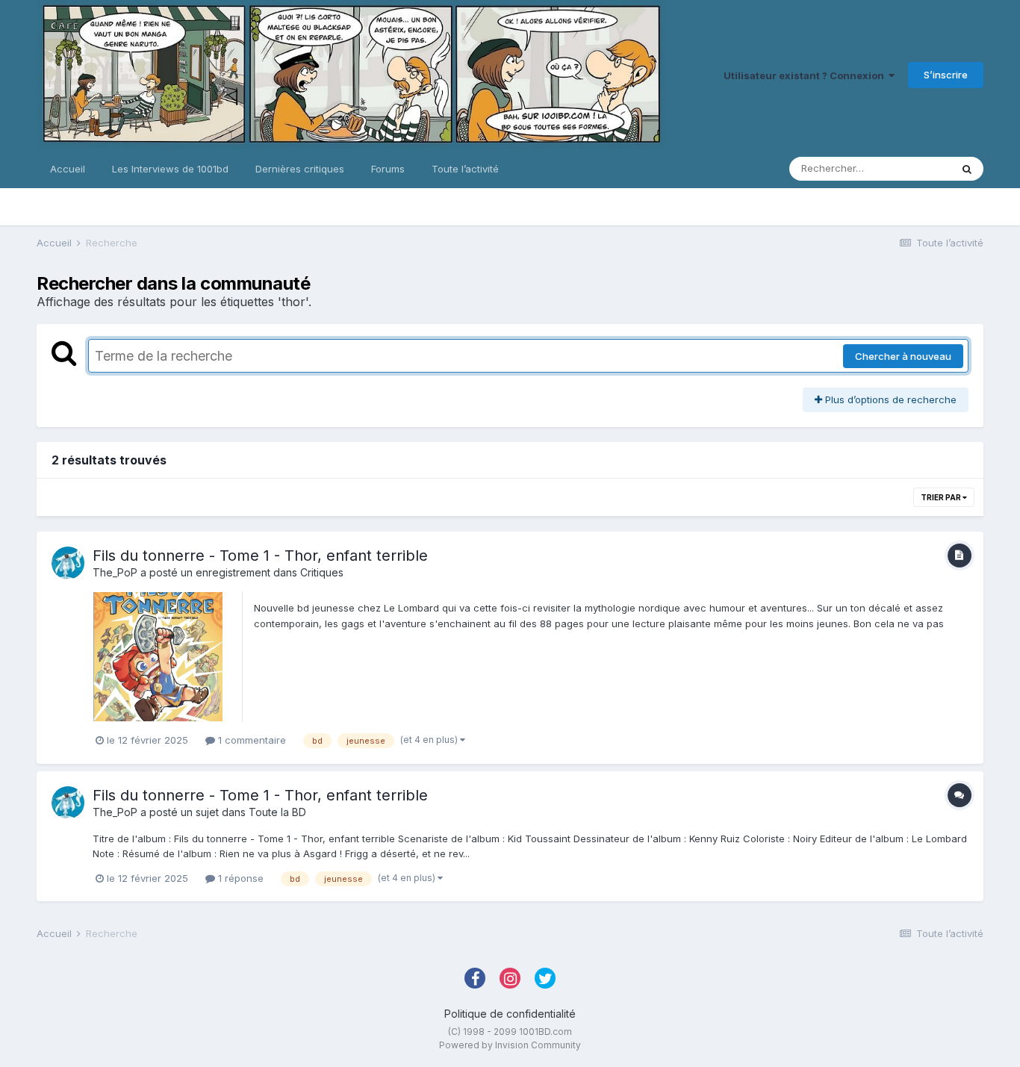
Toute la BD (277, 812)
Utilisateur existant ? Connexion (806, 75)
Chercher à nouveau (903, 356)
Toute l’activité (465, 169)
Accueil (67, 169)
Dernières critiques (299, 169)
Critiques (321, 572)
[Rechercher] (967, 169)
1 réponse (239, 878)
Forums (388, 169)
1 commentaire (250, 740)
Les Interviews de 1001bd (170, 169)
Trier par (942, 497)
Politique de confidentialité (510, 1013)
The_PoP (115, 572)
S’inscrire (946, 75)
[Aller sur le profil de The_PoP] (68, 563)
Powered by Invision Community (510, 1045)
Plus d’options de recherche (889, 399)
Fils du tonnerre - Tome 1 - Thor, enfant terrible (260, 555)
